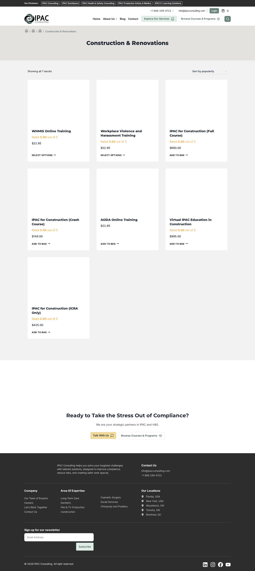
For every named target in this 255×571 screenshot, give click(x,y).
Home (96, 18)
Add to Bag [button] (177, 155)
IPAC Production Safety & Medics (134, 3)
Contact (133, 18)
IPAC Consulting (50, 3)
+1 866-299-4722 (160, 10)
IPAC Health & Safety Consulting (98, 3)
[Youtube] (228, 564)
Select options (42, 155)
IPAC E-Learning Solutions (168, 3)
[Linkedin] (205, 564)
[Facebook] (220, 564)
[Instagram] (212, 564)
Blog (122, 18)
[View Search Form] (227, 19)
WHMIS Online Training (51, 131)
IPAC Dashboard (70, 3)
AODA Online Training (119, 220)
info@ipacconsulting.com (192, 10)
